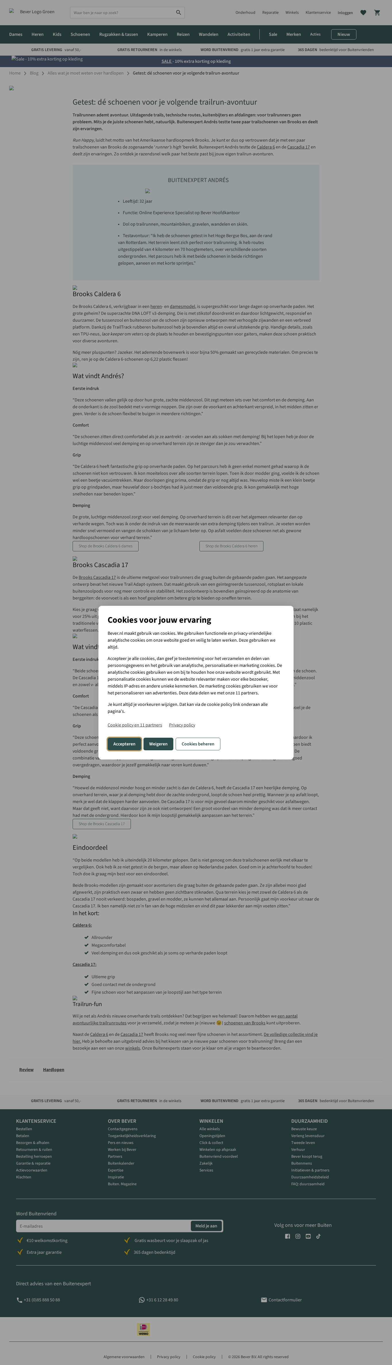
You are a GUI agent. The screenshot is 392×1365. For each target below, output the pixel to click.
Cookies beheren (198, 744)
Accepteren (124, 744)
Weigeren (158, 744)
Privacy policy (182, 725)
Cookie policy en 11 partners (135, 725)
